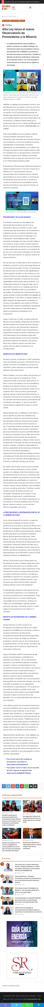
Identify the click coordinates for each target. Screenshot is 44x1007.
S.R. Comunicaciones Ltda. (32, 999)
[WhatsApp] (26, 786)
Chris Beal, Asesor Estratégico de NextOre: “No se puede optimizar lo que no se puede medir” (27, 890)
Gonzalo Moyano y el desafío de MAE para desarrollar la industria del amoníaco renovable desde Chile (28, 900)
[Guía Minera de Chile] (9, 7)
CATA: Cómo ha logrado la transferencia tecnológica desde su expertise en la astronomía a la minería (28, 910)
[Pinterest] (22, 786)
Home (5, 16)
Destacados (12, 16)
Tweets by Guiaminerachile (10, 985)
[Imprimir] (35, 786)
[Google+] (13, 786)
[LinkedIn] (17, 786)
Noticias (22, 21)
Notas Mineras (14, 21)
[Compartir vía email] (31, 786)
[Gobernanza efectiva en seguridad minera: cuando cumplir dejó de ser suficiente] (32, 833)
